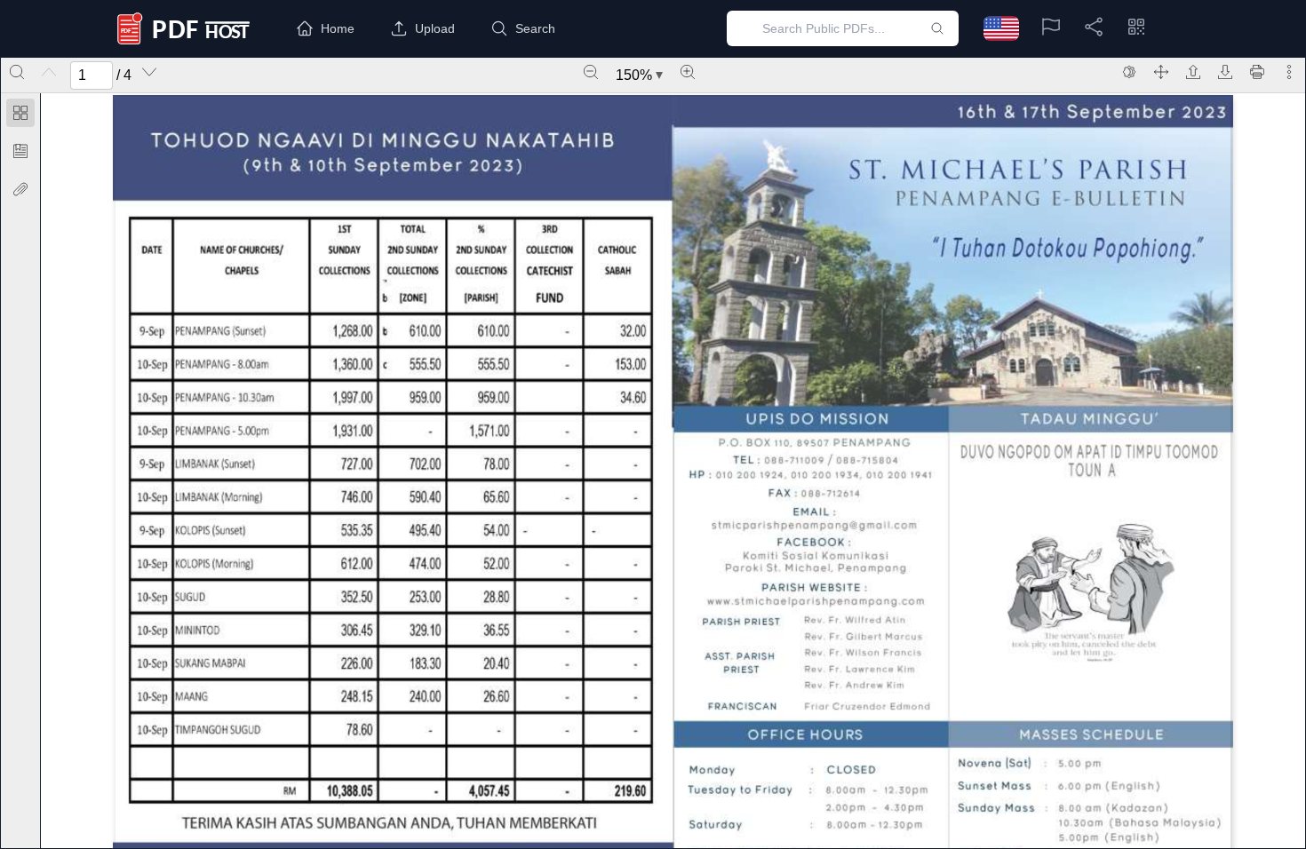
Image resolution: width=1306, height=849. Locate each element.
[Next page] (149, 72)
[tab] (20, 116)
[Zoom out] (591, 72)
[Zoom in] (687, 72)
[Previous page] (49, 72)
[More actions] (1289, 72)
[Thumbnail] (20, 113)
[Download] (1225, 72)
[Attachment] (20, 189)
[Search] (17, 72)
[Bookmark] (20, 151)
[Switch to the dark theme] (1129, 72)
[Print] (1257, 72)
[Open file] (1193, 72)
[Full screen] (1161, 72)
